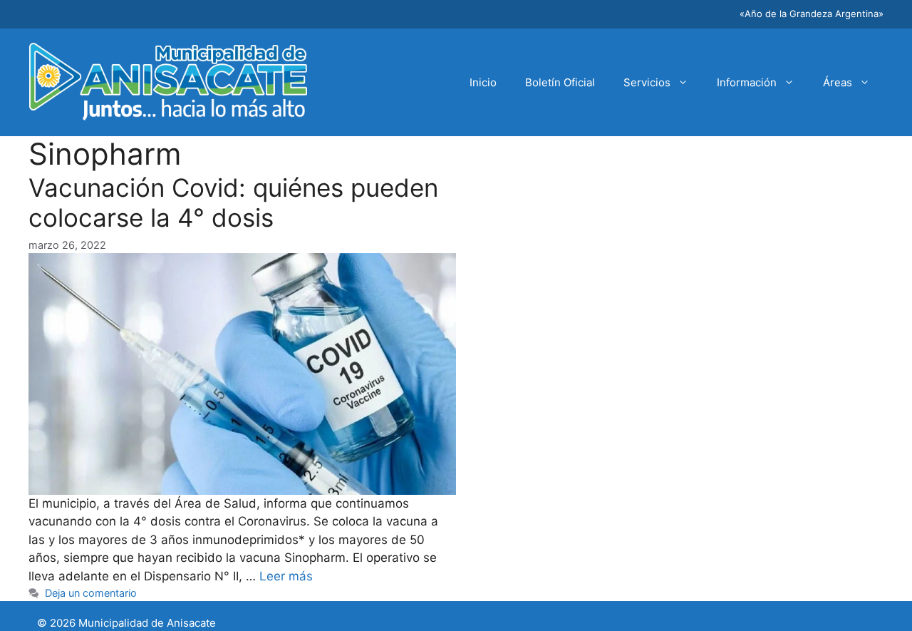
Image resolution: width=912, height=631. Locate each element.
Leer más (286, 576)
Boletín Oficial (560, 82)
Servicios (646, 82)
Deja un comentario (91, 593)
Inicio (483, 82)
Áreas (837, 82)
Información (747, 82)
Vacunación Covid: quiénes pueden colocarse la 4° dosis (233, 202)
